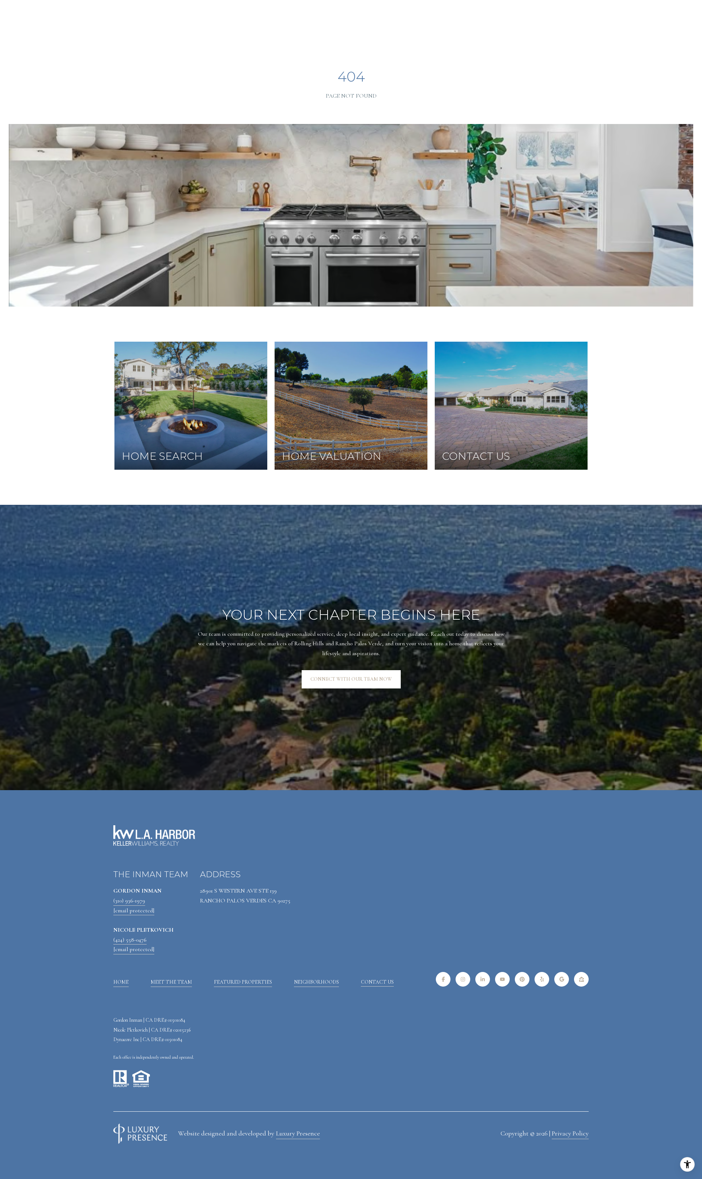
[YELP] (542, 979)
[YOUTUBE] (502, 979)
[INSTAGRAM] (463, 979)
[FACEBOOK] (443, 979)
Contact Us (377, 982)
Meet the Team (171, 982)
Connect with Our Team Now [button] (351, 679)
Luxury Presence (298, 1133)
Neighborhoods (316, 982)
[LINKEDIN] (482, 979)
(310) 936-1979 (129, 900)
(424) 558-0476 (130, 939)
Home (121, 982)
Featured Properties (243, 982)
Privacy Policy (570, 1133)
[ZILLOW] (581, 979)
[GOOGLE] (561, 979)
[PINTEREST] (522, 979)
